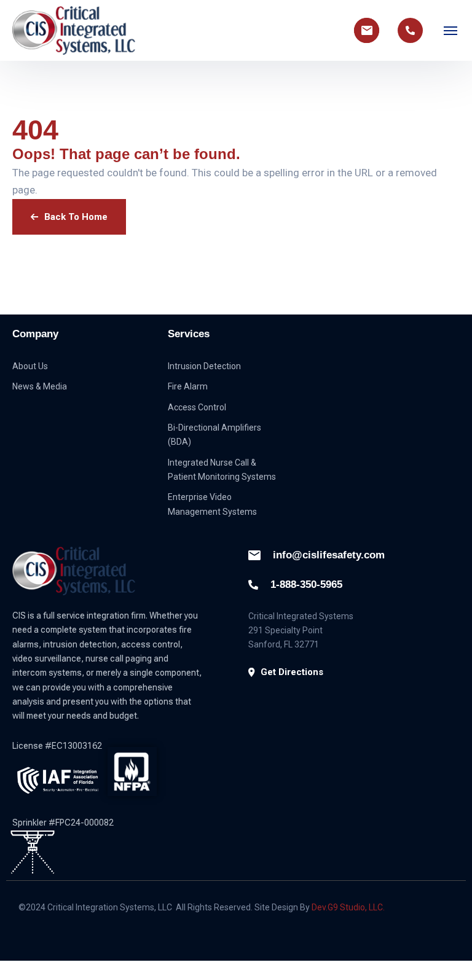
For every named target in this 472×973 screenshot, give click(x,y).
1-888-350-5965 (306, 584)
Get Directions (292, 672)
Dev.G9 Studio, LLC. (348, 907)
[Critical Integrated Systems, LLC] (73, 30)
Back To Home (76, 216)
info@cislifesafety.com (329, 555)
